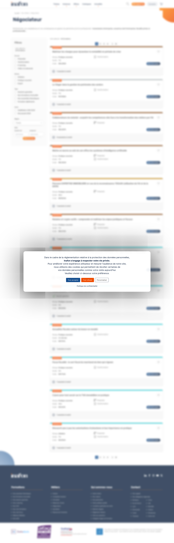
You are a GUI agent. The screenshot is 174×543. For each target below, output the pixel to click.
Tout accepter (73, 280)
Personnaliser (102, 280)
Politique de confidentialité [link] (87, 286)
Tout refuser (87, 280)
